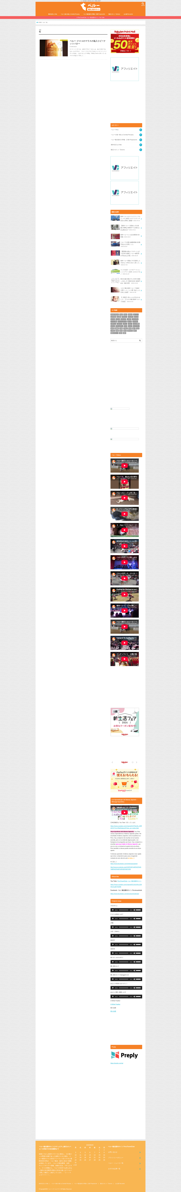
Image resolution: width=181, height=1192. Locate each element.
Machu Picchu (114, 314)
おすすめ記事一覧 (114, 1168)
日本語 (112, 330)
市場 (121, 328)
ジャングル (135, 319)
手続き (125, 328)
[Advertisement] (126, 103)
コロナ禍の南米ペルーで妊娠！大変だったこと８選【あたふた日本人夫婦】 (130, 290)
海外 (125, 330)
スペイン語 (114, 321)
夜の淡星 (113, 1011)
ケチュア (123, 319)
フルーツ (119, 323)
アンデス (130, 316)
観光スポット (114, 333)
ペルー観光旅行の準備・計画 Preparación (94, 14)
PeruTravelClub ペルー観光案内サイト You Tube (91, 17)
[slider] (138, 909)
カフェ (112, 319)
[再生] (113, 910)
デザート (113, 323)
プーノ (125, 323)
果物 (117, 330)
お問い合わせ (112, 1152)
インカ (136, 316)
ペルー (130, 323)
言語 (120, 333)
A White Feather (115, 1004)
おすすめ (113, 316)
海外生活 (130, 330)
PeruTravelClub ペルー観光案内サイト (129, 881)
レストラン (136, 326)
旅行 (134, 328)
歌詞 (121, 330)
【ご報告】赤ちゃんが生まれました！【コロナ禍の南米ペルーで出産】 (130, 299)
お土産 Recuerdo (128, 14)
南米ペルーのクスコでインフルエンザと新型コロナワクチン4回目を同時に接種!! (130, 218)
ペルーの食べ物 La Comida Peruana (70, 14)
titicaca (130, 314)
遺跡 (124, 333)
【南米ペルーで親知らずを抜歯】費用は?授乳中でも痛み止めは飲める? (130, 228)
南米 (112, 328)
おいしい (136, 314)
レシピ (130, 326)
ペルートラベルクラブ (54, 1189)
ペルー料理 (136, 323)
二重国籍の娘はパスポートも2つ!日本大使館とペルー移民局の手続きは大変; (130, 253)
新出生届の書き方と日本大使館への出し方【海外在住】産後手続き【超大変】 (130, 281)
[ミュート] (134, 910)
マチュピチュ (119, 326)
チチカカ (135, 321)
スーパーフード (122, 321)
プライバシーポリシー (115, 1157)
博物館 (116, 328)
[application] (126, 910)
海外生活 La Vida (52, 14)
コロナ (129, 319)
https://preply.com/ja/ (116, 1063)
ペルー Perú (114, 129)
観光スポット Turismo (114, 14)
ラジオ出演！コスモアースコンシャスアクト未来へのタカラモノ (130, 272)
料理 (130, 328)
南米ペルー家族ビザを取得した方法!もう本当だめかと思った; (130, 263)
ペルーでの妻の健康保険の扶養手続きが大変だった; (130, 244)
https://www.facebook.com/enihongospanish (124, 863)
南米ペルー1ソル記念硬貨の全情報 (130, 236)
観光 (135, 330)
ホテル (112, 326)
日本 (138, 328)
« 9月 (75, 1165)
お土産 (119, 316)
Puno (125, 314)
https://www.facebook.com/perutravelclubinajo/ (124, 893)
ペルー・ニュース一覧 (115, 1163)
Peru (121, 314)
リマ (125, 326)
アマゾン (124, 316)
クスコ (117, 319)
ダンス (129, 321)
